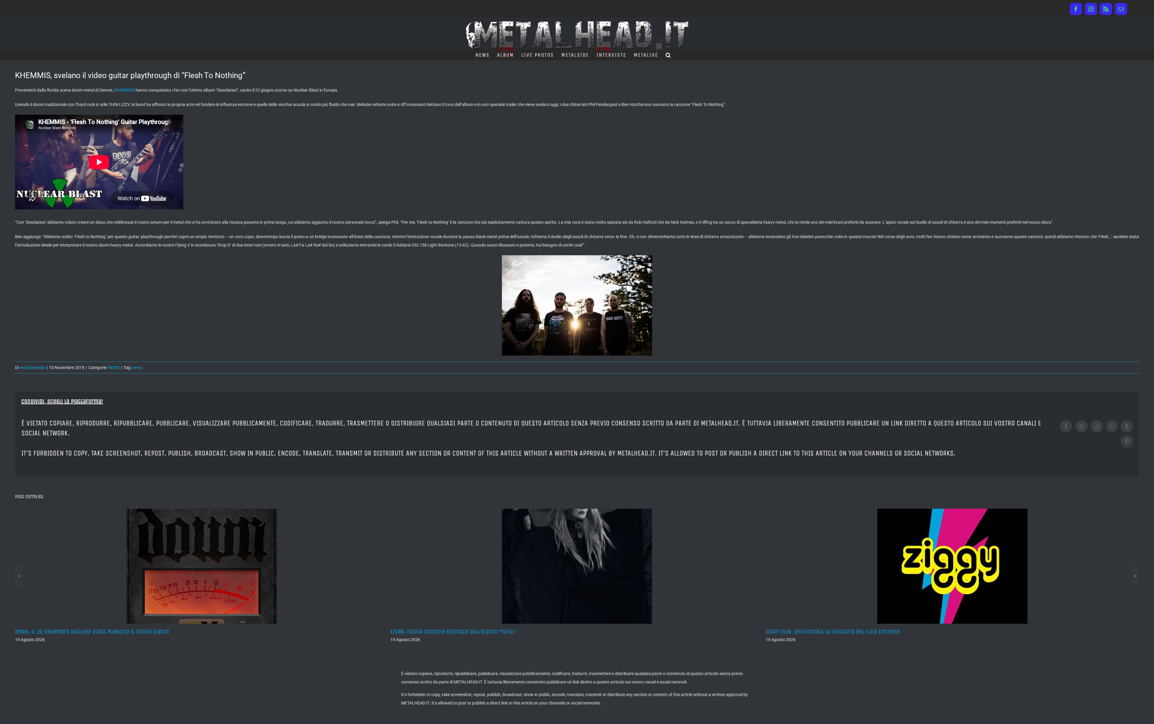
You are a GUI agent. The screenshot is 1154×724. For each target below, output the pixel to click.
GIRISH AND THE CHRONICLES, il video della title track (831, 631)
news (137, 367)
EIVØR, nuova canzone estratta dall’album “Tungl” (78, 631)
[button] (668, 54)
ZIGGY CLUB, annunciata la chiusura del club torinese (457, 631)
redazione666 (32, 367)
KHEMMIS (125, 90)
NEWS (114, 367)
